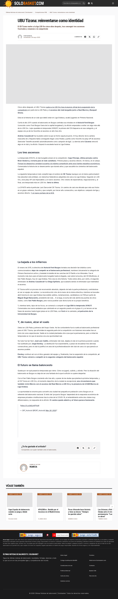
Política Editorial (65, 570)
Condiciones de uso (66, 565)
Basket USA (92, 570)
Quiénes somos (65, 581)
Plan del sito (93, 576)
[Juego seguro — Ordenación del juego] (31, 535)
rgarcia (33, 466)
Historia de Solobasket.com (97, 560)
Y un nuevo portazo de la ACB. (42, 193)
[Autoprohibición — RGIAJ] (47, 535)
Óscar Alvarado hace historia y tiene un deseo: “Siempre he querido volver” (79, 511)
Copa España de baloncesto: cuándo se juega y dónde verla (19, 511)
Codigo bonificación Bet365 (68, 560)
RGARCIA (29, 36)
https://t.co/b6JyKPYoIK (29, 406)
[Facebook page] (89, 3)
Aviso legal (63, 555)
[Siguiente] (112, 506)
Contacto (92, 565)
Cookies (91, 555)
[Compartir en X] (89, 37)
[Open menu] (113, 3)
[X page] (92, 3)
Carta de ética (64, 576)
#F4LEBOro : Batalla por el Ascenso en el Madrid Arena (49, 510)
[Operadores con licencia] (85, 535)
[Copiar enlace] (98, 37)
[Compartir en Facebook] (85, 37)
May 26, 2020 (51, 410)
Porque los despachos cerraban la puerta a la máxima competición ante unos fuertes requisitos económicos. (59, 164)
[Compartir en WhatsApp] (94, 37)
